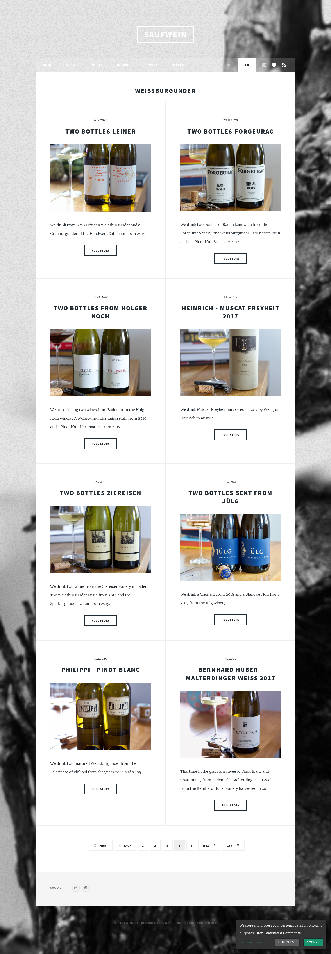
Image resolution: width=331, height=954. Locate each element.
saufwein (165, 34)
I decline (287, 942)
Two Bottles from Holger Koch (100, 312)
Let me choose (251, 942)
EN (247, 65)
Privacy (151, 65)
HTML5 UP (162, 923)
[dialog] (281, 934)
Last (230, 845)
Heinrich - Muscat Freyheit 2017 (231, 312)
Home (47, 65)
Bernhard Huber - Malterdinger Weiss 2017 (230, 674)
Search (178, 65)
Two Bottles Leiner (100, 131)
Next (207, 845)
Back (127, 845)
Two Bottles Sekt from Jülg (230, 497)
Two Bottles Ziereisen (100, 493)
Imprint (123, 65)
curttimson (207, 923)
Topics (97, 65)
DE (229, 65)
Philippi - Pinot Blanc (100, 670)
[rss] (284, 65)
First (103, 845)
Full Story (101, 250)
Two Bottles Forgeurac (230, 131)
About (71, 65)
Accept (313, 942)
